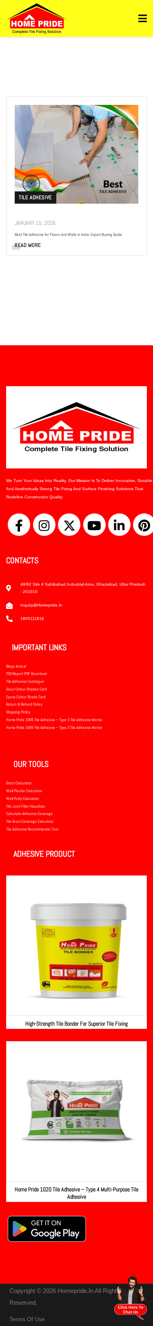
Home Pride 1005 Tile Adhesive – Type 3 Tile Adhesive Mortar (54, 719)
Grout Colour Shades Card (26, 689)
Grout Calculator (19, 783)
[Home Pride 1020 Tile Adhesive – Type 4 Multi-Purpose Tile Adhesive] (76, 1112)
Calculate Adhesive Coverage (29, 813)
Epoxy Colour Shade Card (26, 697)
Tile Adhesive (35, 197)
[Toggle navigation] (142, 18)
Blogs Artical (16, 666)
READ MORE (28, 245)
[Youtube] (94, 524)
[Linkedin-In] (119, 524)
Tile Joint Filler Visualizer (25, 806)
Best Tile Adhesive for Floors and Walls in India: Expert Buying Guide (68, 234)
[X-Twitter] (69, 524)
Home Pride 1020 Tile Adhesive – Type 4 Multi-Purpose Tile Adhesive (76, 1193)
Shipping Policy (18, 712)
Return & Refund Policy (24, 704)
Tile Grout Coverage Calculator (30, 821)
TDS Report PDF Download (26, 673)
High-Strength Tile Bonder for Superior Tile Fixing (76, 1023)
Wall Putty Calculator (22, 798)
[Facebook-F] (19, 524)
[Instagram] (44, 524)
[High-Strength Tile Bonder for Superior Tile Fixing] (76, 946)
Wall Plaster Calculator (24, 790)
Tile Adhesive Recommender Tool (32, 829)
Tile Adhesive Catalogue (25, 681)
